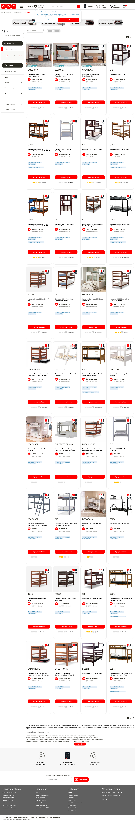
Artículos (4, 803)
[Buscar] (78, 6)
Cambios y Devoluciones (9, 808)
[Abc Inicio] (8, 6)
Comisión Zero (39, 803)
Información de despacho (9, 792)
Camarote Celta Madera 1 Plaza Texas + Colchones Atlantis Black (39, 150)
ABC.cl (30, 725)
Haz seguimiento (41, 763)
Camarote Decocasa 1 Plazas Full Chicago (66, 374)
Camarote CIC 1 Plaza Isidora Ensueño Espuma (64, 225)
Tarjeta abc (38, 792)
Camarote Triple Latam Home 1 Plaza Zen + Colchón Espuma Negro (38, 374)
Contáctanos (94, 763)
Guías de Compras (7, 800)
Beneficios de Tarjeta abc (42, 795)
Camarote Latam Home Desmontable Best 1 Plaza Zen (65, 674)
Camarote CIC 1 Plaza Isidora (92, 149)
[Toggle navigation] (21, 6)
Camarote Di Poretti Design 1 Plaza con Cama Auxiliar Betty (65, 449)
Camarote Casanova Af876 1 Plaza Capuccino (37, 75)
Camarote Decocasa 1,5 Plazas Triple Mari (92, 299)
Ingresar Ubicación (69, 20)
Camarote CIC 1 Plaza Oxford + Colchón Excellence (65, 299)
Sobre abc (71, 797)
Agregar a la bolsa (39, 102)
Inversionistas (72, 805)
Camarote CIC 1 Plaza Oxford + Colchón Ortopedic (92, 225)
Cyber (70, 792)
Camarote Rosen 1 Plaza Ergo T (92, 673)
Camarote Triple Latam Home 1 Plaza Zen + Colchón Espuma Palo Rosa (38, 674)
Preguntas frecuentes (8, 797)
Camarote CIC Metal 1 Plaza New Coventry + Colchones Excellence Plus (66, 524)
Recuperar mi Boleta (8, 795)
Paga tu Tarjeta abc (40, 800)
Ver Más (79, 744)
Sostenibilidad (72, 800)
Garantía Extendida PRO (42, 808)
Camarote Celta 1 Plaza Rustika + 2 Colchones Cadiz (121, 599)
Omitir (47, 20)
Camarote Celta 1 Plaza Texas (119, 149)
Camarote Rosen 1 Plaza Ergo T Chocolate (65, 599)
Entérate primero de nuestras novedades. (58, 775)
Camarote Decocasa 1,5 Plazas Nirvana (120, 374)
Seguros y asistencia (41, 805)
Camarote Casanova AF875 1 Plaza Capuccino (91, 75)
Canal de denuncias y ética (75, 803)
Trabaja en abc (72, 808)
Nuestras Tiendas (73, 795)
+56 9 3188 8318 (118, 792)
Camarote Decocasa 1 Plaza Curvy (91, 524)
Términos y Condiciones (9, 805)
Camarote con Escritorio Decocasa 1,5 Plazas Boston (37, 524)
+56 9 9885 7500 (116, 795)
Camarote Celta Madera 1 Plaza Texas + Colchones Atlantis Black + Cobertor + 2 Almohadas (39, 225)
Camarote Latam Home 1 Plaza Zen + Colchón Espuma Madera (92, 449)
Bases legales (72, 810)
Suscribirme (83, 780)
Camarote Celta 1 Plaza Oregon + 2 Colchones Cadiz (121, 225)
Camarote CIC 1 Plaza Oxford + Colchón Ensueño (120, 299)
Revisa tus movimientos (67, 763)
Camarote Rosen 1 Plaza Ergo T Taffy (38, 299)
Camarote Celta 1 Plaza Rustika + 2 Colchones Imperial (93, 374)
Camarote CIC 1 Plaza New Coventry (64, 150)
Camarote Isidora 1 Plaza (118, 74)
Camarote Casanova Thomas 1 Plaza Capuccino (65, 75)
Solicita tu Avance (40, 797)
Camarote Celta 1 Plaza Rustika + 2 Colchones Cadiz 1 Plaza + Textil (121, 674)
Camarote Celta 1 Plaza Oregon (120, 523)
